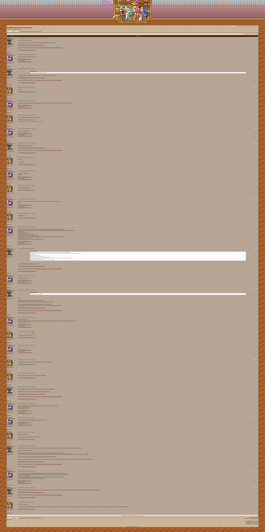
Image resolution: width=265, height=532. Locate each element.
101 (253, 518)
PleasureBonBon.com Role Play (35, 31)
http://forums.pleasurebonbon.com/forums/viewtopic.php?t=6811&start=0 (48, 47)
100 (252, 518)
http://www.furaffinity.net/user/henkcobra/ (28, 50)
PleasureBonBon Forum (24, 31)
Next (257, 518)
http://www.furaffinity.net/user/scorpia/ (25, 61)
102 (255, 518)
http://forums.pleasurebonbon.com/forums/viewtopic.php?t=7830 (33, 45)
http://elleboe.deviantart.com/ (26, 59)
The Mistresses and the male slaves (19, 28)
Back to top (9, 66)
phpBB (130, 526)
